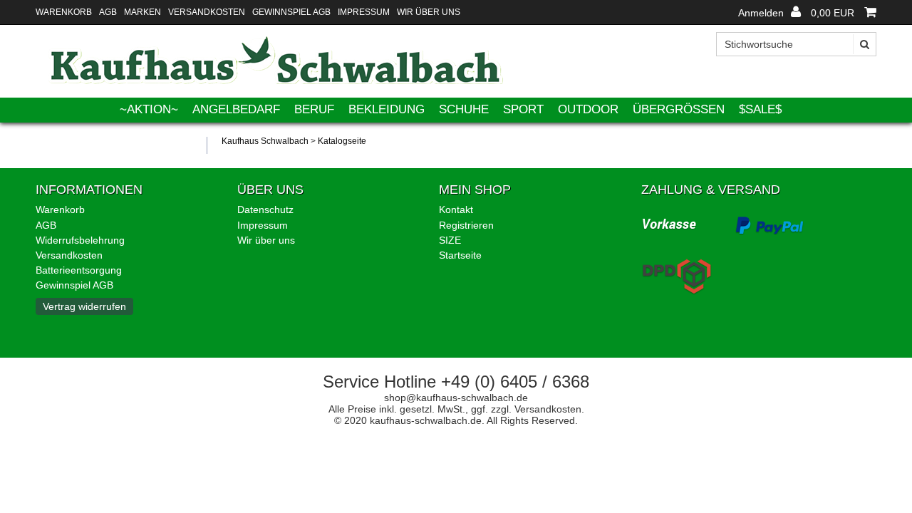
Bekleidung (386, 109)
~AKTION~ (149, 109)
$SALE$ (760, 109)
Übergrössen (679, 109)
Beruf (314, 109)
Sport (523, 109)
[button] (769, 13)
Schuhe (464, 109)
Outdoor (588, 109)
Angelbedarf (236, 109)
